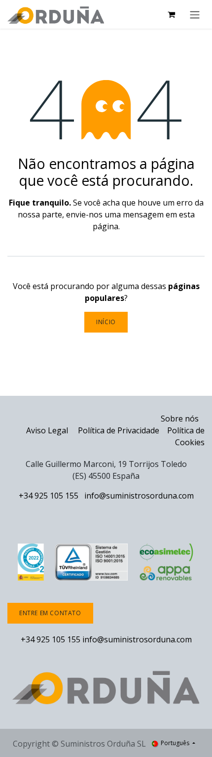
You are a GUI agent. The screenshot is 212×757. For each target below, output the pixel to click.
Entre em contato (50, 613)
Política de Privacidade (118, 430)
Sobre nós (180, 418)
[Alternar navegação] (195, 14)
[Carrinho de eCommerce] (171, 14)
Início (106, 322)
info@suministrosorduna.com (139, 495)
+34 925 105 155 (48, 495)
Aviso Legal (47, 430)
